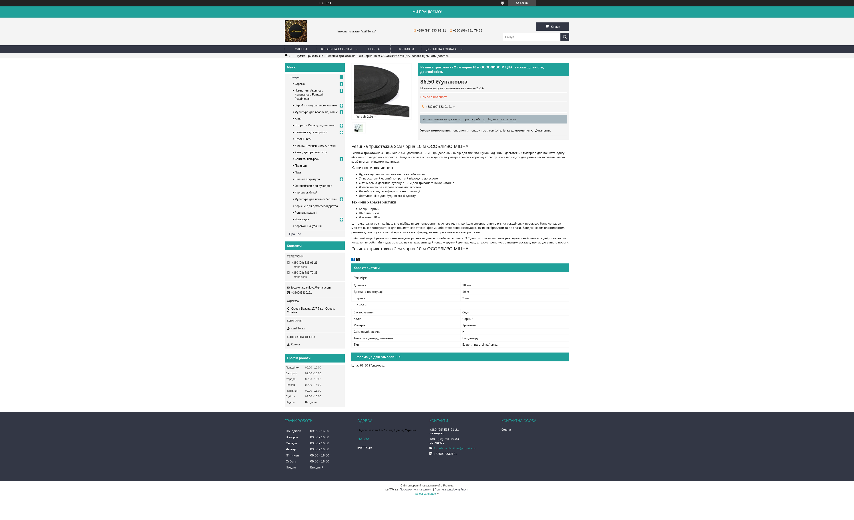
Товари (294, 77)
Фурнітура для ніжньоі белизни (315, 199)
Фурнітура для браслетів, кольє (316, 112)
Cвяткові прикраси (307, 159)
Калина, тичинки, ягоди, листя (315, 145)
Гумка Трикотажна (310, 56)
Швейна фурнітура (307, 179)
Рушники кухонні (306, 212)
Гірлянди (301, 165)
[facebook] (353, 260)
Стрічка (300, 84)
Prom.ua (448, 485)
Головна (300, 49)
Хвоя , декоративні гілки (311, 152)
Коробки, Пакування (308, 226)
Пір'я (298, 172)
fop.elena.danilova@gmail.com (311, 287)
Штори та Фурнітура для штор (315, 125)
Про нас (374, 49)
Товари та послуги (336, 49)
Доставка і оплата (441, 49)
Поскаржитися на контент (416, 489)
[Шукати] (564, 37)
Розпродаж (302, 219)
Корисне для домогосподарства (316, 206)
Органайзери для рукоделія (313, 185)
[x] (358, 260)
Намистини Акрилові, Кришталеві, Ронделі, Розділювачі (309, 94)
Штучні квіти (303, 139)
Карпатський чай (306, 192)
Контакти (406, 49)
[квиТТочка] (296, 41)
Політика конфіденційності (452, 489)
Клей (298, 118)
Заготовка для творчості (311, 132)
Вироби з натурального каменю (316, 105)
